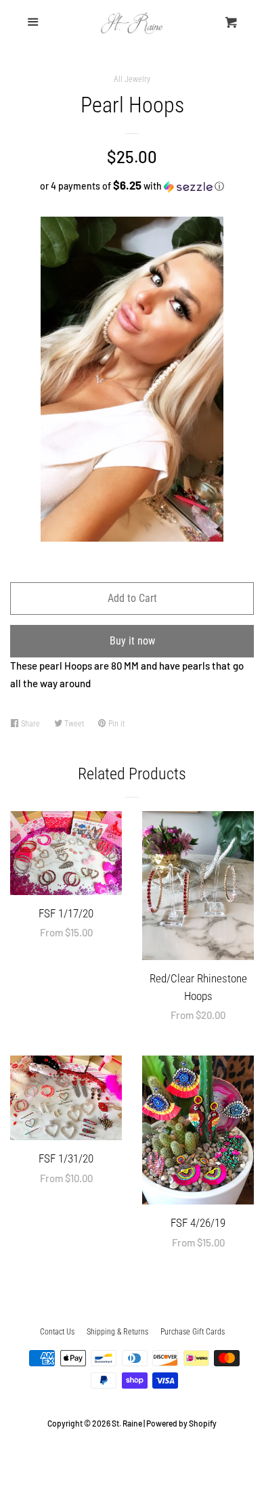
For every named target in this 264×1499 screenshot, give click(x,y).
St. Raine (127, 1423)
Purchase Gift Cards (192, 1332)
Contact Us (57, 1332)
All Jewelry (132, 79)
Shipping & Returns (117, 1332)
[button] (132, 186)
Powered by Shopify (181, 1423)
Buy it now (132, 640)
